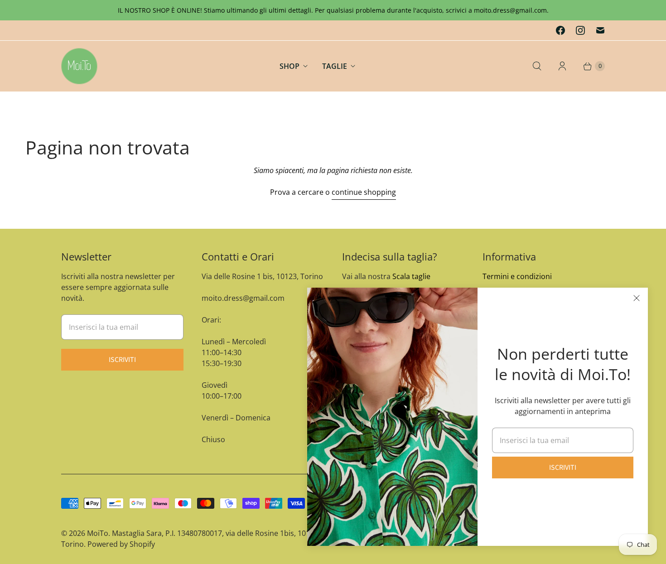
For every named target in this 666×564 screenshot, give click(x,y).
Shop (289, 66)
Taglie (334, 66)
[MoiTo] (79, 66)
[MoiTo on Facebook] (560, 30)
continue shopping (364, 192)
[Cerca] (537, 66)
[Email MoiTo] (600, 30)
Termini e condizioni (517, 276)
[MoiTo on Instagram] (580, 30)
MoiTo (97, 533)
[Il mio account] (562, 66)
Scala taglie (411, 276)
